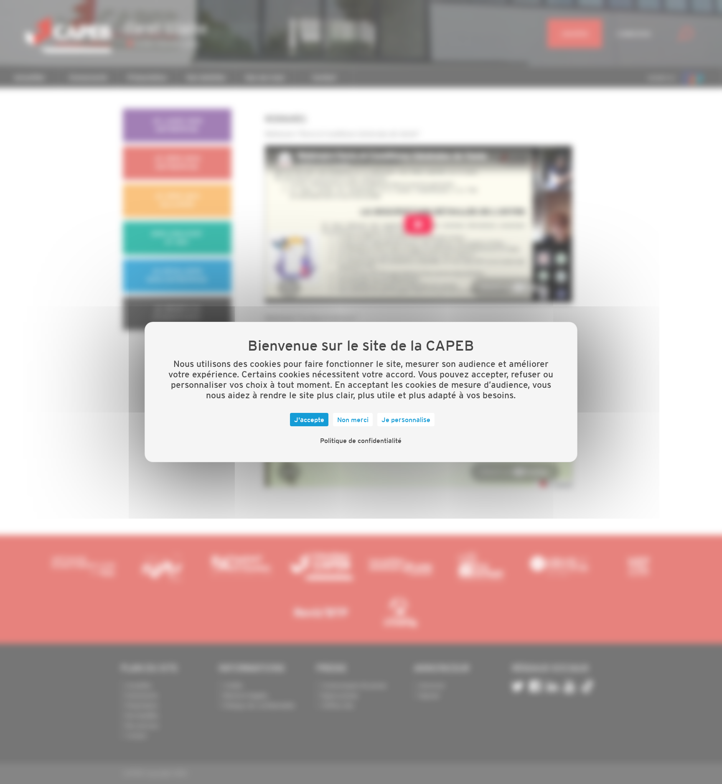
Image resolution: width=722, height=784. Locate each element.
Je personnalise (405, 419)
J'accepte (309, 419)
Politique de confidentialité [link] (361, 440)
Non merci (353, 419)
